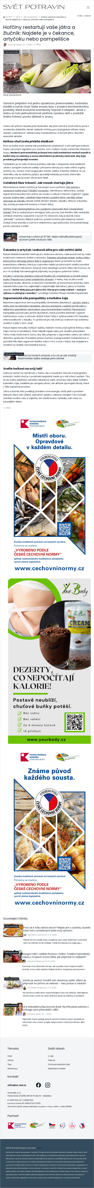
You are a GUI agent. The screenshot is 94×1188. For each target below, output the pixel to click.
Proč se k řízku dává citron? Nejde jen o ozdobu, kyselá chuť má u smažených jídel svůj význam (56, 929)
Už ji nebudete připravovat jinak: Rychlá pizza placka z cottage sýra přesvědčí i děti (55, 1008)
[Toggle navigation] (88, 7)
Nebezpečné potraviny (14, 354)
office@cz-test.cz (16, 1085)
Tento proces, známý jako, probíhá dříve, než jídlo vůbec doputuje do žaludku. (46, 197)
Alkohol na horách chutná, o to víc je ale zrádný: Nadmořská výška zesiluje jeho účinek (47, 357)
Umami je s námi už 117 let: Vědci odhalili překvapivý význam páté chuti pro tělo (50, 238)
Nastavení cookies (57, 1068)
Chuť (18, 17)
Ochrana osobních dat (59, 1064)
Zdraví (10, 1060)
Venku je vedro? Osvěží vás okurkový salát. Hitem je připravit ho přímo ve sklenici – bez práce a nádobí (54, 982)
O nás (79, 16)
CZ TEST (9, 17)
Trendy (8, 235)
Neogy (39, 1148)
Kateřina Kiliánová (35, 961)
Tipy (9, 1064)
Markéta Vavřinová (37, 934)
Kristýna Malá (14, 44)
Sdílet (38, 44)
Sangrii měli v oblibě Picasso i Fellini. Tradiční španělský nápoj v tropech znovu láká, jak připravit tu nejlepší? (56, 955)
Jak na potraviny (30, 17)
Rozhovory (12, 1068)
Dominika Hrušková (37, 987)
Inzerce (88, 16)
